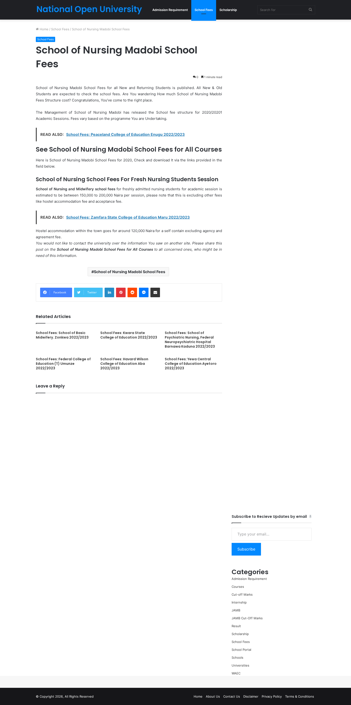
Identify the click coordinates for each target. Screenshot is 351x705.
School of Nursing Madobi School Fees (129, 271)
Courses (238, 586)
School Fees (204, 10)
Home (43, 29)
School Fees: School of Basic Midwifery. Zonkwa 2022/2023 (62, 335)
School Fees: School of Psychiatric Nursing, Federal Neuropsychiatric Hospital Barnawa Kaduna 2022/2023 (190, 339)
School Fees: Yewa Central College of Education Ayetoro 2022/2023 (191, 364)
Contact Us (231, 696)
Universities (240, 665)
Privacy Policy (272, 696)
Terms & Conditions (299, 696)
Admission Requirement (170, 10)
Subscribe (246, 549)
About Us (213, 696)
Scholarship (228, 10)
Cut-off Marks (242, 594)
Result (236, 626)
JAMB (236, 610)
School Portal (241, 650)
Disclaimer (250, 696)
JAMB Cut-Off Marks (247, 618)
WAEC (236, 673)
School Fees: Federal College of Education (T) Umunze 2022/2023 (63, 364)
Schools (237, 657)
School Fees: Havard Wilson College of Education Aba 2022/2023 (124, 364)
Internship (239, 602)
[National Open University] (89, 10)
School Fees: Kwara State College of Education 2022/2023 (128, 335)
